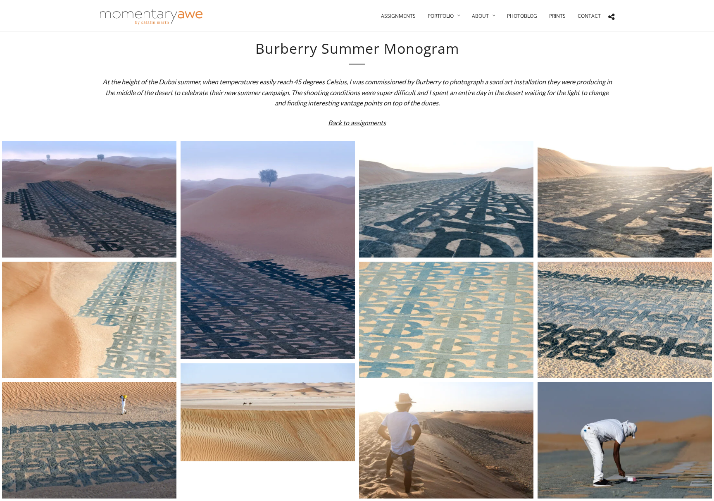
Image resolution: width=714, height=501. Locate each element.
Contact (589, 15)
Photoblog (522, 15)
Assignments (398, 15)
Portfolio (441, 15)
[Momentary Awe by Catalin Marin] (151, 16)
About (480, 15)
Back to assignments (357, 122)
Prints (557, 15)
